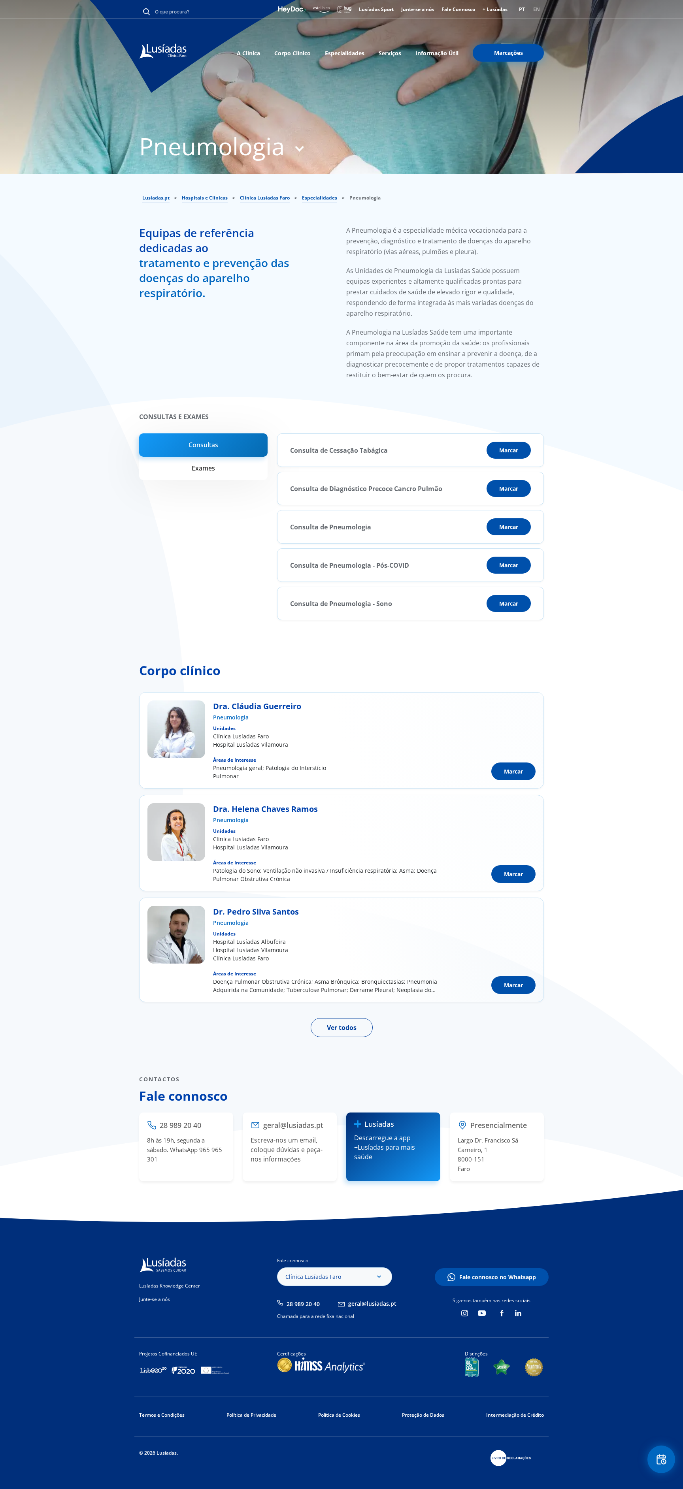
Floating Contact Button (661, 1459)
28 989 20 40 (303, 1304)
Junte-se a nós (417, 9)
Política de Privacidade (251, 1415)
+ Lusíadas (495, 9)
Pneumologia (231, 717)
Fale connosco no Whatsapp (497, 1277)
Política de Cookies (339, 1415)
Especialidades (344, 53)
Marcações (508, 52)
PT (522, 9)
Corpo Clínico (292, 53)
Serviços (390, 53)
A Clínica (248, 53)
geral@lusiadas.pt (372, 1303)
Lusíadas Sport (376, 9)
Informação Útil (436, 53)
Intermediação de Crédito (515, 1415)
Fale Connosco (458, 9)
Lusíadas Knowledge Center (169, 1285)
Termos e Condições (162, 1415)
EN (536, 9)
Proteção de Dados (423, 1415)
